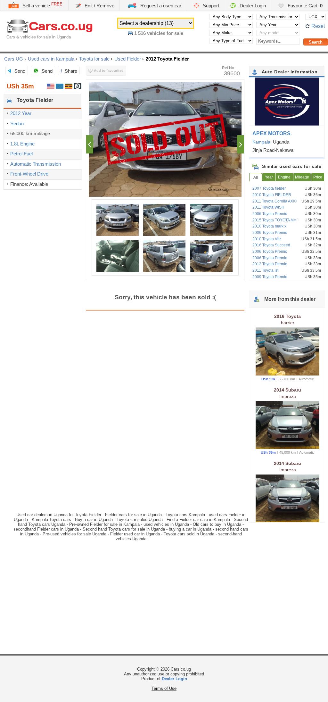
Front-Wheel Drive (29, 174)
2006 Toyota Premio (269, 213)
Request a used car (160, 5)
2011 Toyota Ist (265, 270)
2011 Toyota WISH (268, 207)
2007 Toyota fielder (269, 188)
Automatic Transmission (35, 164)
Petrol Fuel (21, 153)
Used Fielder (127, 59)
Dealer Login (252, 5)
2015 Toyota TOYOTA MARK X (278, 220)
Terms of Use (164, 688)
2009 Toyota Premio (269, 277)
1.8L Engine (22, 143)
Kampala (261, 142)
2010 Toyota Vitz (266, 239)
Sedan (17, 123)
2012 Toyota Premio (269, 264)
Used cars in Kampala (51, 59)
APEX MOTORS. (272, 133)
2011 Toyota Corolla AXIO (274, 201)
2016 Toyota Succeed (271, 245)
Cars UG (13, 59)
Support (210, 5)
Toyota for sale (94, 59)
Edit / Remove (98, 5)
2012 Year (20, 113)
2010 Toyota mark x (269, 226)
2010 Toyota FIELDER (271, 195)
